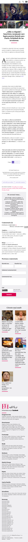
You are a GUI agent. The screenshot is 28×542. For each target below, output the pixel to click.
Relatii (20, 416)
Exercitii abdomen (16, 465)
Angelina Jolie (5, 427)
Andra (3, 428)
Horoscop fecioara (6, 512)
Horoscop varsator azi (7, 524)
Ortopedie (9, 459)
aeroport (4, 188)
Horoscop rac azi (6, 514)
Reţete (4, 471)
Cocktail (16, 474)
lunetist (20, 188)
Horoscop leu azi (6, 527)
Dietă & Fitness (6, 462)
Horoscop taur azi (6, 518)
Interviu (9, 493)
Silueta (19, 466)
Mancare (4, 473)
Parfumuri (13, 436)
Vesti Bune (19, 494)
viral (8, 188)
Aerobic (9, 465)
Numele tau (5, 263)
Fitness (6, 464)
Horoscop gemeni (6, 513)
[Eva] (4, 1)
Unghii (9, 436)
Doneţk (7, 190)
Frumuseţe (5, 434)
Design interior (17, 485)
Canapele (4, 485)
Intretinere (4, 465)
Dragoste (4, 416)
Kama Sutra (15, 417)
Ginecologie (22, 454)
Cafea (23, 473)
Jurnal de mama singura (8, 486)
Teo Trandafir (18, 425)
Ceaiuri (8, 454)
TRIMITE (9, 294)
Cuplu (24, 416)
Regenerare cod (17, 291)
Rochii (5, 436)
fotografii (14, 187)
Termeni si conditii (18, 537)
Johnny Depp (11, 425)
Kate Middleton (14, 424)
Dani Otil (17, 427)
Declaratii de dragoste (13, 419)
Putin (17, 188)
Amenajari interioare (16, 484)
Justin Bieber (17, 428)
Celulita (20, 437)
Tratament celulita (13, 439)
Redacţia (3, 539)
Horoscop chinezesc (7, 506)
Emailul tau (18, 263)
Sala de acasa (11, 468)
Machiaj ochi (5, 439)
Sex (11, 417)
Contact (8, 539)
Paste (8, 473)
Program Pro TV (16, 429)
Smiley (22, 427)
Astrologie (4, 508)
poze (18, 187)
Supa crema (22, 474)
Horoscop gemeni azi (7, 516)
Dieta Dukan (12, 464)
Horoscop (4, 499)
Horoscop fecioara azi (7, 517)
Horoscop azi (5, 504)
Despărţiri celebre (12, 494)
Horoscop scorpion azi (7, 521)
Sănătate (4, 453)
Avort (20, 457)
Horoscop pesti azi (6, 525)
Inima (11, 454)
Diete (3, 464)
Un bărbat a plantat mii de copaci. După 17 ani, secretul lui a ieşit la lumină (14, 210)
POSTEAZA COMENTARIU (8, 225)
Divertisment (6, 422)
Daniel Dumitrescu (14, 170)
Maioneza (13, 476)
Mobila (23, 484)
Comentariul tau (7, 276)
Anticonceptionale (18, 456)
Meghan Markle (6, 424)
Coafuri (18, 436)
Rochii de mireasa (18, 445)
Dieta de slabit (5, 466)
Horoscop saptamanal (7, 531)
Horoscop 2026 (5, 501)
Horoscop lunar (6, 509)
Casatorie (7, 417)
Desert (8, 476)
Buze (16, 437)
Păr (3, 436)
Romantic (9, 416)
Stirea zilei (14, 493)
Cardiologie (9, 457)
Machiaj (23, 436)
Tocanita (12, 474)
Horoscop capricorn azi (7, 520)
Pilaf (17, 476)
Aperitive (4, 476)
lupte (10, 188)
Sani (3, 437)
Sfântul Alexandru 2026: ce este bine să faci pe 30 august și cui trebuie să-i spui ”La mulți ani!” (7, 326)
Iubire (3, 417)
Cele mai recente (19, 226)
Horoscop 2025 (5, 502)
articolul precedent (8, 182)
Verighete (10, 448)
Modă (3, 444)
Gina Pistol (11, 428)
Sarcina (4, 454)
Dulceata (7, 474)
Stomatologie (5, 456)
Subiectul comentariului (9, 270)
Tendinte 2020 (5, 449)
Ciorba (11, 473)
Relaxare (17, 464)
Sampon (13, 437)
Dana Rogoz (12, 427)
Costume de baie (6, 447)
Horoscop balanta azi (7, 528)
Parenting (23, 485)
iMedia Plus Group (16, 535)
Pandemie (6, 496)
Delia (6, 428)
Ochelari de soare (17, 448)
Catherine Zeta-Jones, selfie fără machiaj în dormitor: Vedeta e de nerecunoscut (14, 203)
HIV (6, 459)
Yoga (21, 464)
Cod (3, 287)
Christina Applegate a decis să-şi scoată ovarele (14, 206)
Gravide (16, 486)
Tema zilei (19, 493)
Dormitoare (10, 485)
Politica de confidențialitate (7, 537)
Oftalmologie (15, 457)
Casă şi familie (6, 482)
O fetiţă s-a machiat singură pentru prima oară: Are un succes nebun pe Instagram (14, 214)
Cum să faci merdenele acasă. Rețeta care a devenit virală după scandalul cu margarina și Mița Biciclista (7, 354)
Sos (17, 473)
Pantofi (12, 447)
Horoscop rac (5, 510)
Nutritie (23, 465)
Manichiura (7, 437)
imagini (21, 187)
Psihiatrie (15, 459)
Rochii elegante (18, 447)
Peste (15, 473)
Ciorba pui (9, 477)
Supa (3, 474)
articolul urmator (20, 182)
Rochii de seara (9, 445)
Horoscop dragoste (6, 505)
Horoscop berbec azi (7, 529)
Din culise (4, 493)
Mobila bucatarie (6, 484)
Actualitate (5, 491)
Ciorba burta (16, 477)
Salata (20, 473)
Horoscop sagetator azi (7, 522)
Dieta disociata (13, 466)
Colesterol (11, 456)
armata (13, 188)
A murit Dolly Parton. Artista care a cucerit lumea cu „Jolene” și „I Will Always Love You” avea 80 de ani (20, 327)
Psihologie (15, 454)
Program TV (8, 429)
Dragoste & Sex (6, 414)
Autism (9, 488)
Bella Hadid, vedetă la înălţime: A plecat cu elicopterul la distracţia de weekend (14, 199)
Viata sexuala (15, 416)
